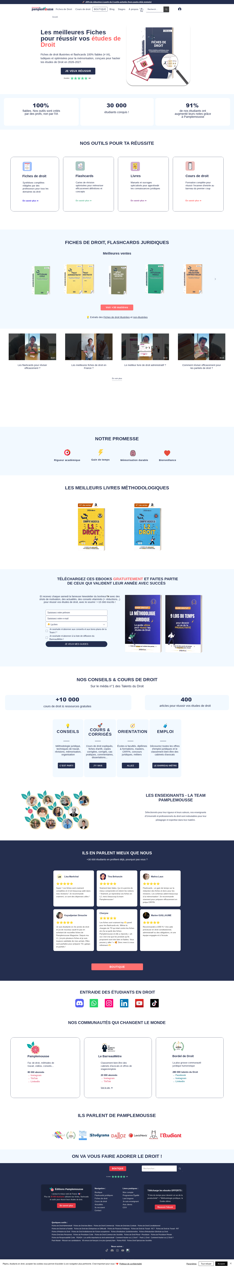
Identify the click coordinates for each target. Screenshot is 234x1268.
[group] (117, 279)
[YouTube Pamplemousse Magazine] (139, 1003)
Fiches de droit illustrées (116, 317)
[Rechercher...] (166, 9)
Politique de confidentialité (130, 1263)
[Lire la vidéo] (32, 346)
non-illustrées (140, 317)
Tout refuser (206, 1263)
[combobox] (76, 624)
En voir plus (117, 378)
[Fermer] (230, 1264)
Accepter (221, 1263)
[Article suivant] (215, 279)
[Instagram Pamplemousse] (109, 1003)
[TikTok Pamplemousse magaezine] (154, 1003)
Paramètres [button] (191, 1263)
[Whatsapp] (94, 1003)
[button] (133, 9)
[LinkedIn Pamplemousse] (124, 1003)
